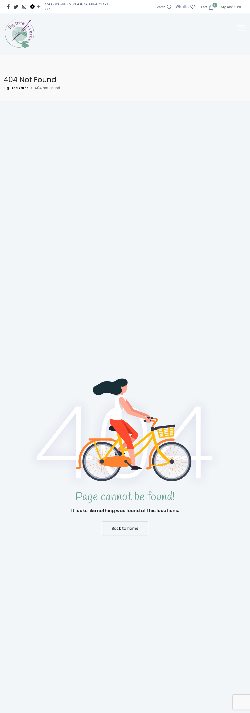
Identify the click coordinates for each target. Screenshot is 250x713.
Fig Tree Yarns (16, 87)
